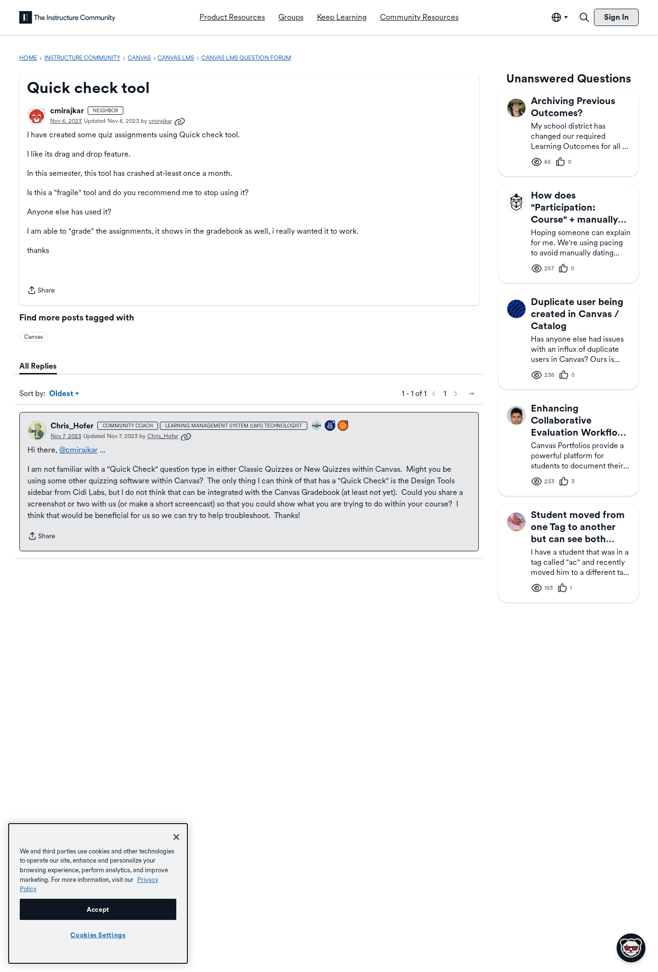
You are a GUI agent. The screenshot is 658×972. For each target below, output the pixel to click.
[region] (98, 893)
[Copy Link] (179, 121)
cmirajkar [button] (67, 110)
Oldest (62, 394)
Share (41, 291)
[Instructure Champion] (317, 426)
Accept (98, 909)
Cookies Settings (98, 935)
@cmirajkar (78, 449)
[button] (36, 115)
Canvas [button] (33, 336)
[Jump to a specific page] (471, 393)
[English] (67, 17)
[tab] (38, 366)
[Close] (176, 837)
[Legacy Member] (330, 426)
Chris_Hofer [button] (72, 425)
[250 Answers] (343, 426)
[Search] (584, 17)
